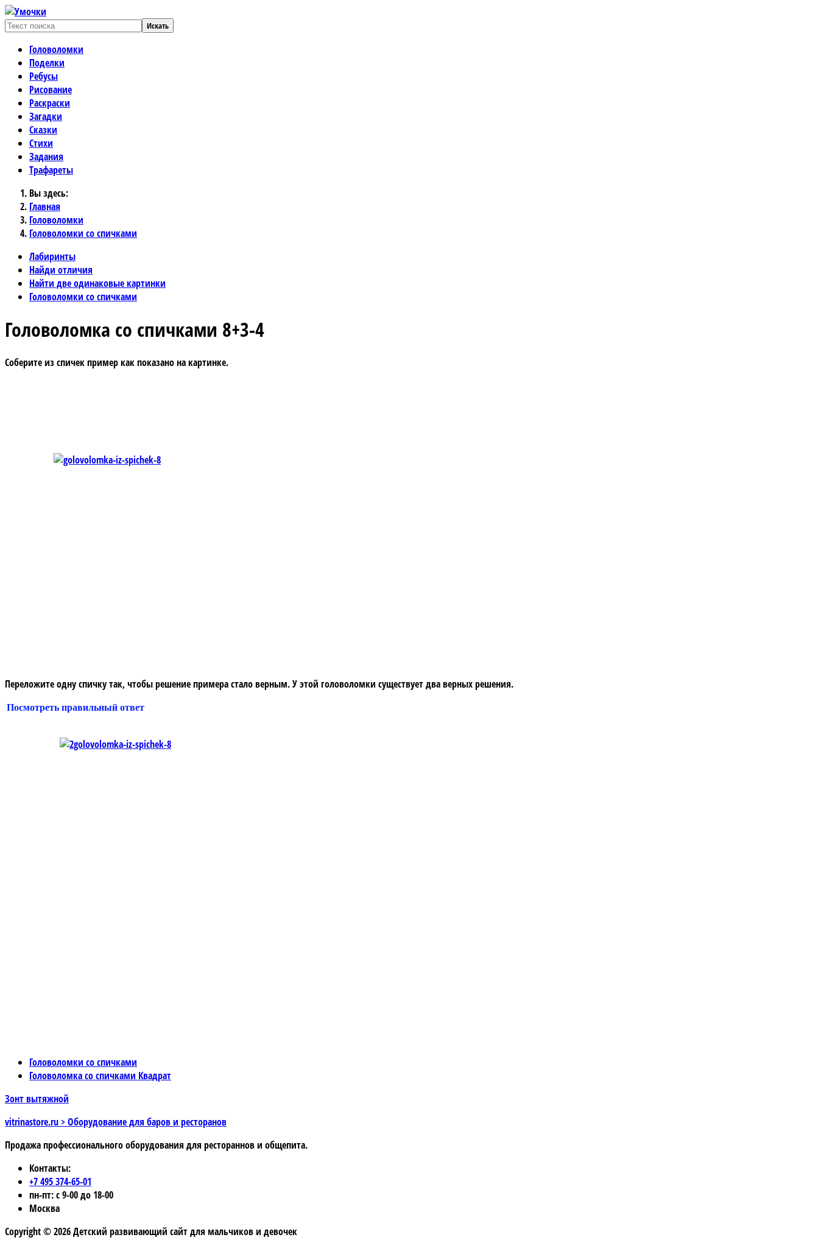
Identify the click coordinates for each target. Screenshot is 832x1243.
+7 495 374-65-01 (60, 1181)
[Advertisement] (264, 406)
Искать (158, 25)
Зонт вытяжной (37, 1098)
